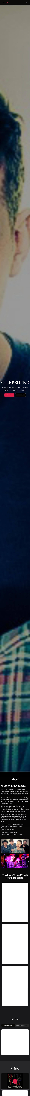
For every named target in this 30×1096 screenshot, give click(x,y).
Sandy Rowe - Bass (6, 828)
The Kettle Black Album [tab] (21, 1025)
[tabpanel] (15, 1042)
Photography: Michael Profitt (9, 832)
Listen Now (9, 395)
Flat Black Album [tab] (8, 1025)
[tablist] (15, 1025)
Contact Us (20, 395)
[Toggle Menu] (3, 2)
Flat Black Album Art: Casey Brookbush (11, 834)
